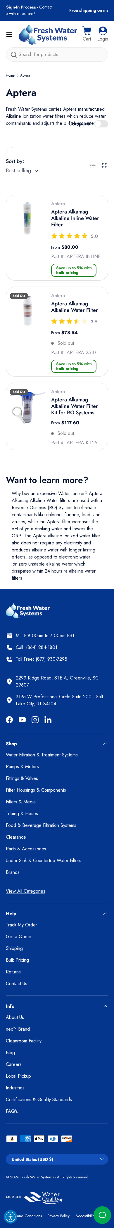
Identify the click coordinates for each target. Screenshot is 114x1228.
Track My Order (21, 924)
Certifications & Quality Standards (39, 1099)
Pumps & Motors (22, 766)
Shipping (14, 948)
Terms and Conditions (24, 1216)
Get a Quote (18, 936)
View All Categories (25, 891)
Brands (13, 872)
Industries (15, 1087)
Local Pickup (18, 1076)
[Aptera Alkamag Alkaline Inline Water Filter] (27, 219)
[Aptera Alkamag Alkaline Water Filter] (27, 311)
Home (10, 75)
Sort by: (15, 161)
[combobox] (57, 54)
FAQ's (12, 1111)
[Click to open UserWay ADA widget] (10, 1217)
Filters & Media (21, 801)
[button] (86, 34)
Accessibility (85, 1216)
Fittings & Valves (22, 778)
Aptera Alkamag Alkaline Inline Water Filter (75, 218)
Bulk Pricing (17, 960)
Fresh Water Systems (37, 1177)
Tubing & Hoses (22, 813)
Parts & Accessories (26, 848)
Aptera (25, 75)
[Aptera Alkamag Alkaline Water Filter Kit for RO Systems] (27, 407)
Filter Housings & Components (36, 790)
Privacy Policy (59, 1216)
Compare (79, 123)
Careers (14, 1064)
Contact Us (16, 983)
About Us (15, 1017)
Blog (10, 1052)
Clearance (16, 837)
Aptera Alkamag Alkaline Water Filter (74, 307)
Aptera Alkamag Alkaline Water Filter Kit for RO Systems (74, 406)
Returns (13, 971)
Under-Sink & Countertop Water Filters (43, 860)
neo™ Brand (18, 1029)
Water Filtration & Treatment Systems (42, 754)
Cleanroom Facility (24, 1040)
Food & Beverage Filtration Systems (41, 825)
